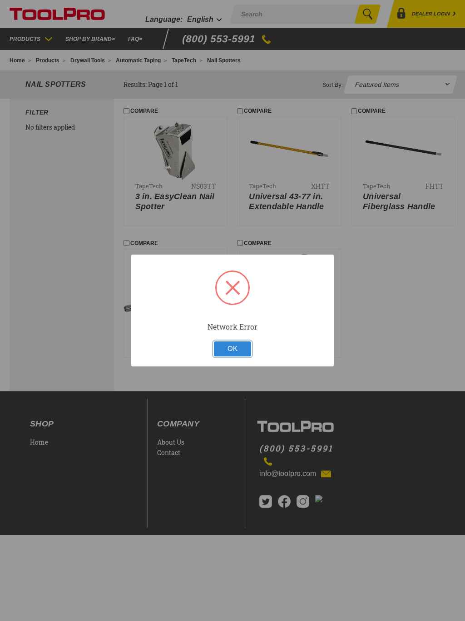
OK (232, 348)
